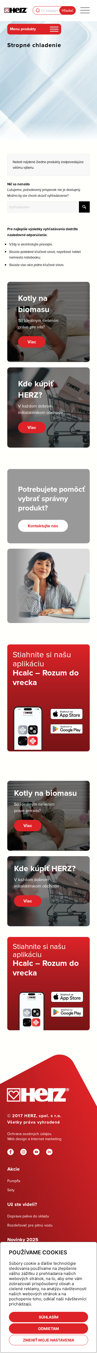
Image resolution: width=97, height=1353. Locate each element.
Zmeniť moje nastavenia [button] (48, 1340)
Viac (31, 342)
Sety (11, 1190)
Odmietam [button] (48, 1328)
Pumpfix (13, 1180)
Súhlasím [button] (48, 1317)
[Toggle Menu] (54, 29)
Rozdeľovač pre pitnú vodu (30, 1225)
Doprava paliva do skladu (28, 1216)
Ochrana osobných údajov (29, 1133)
